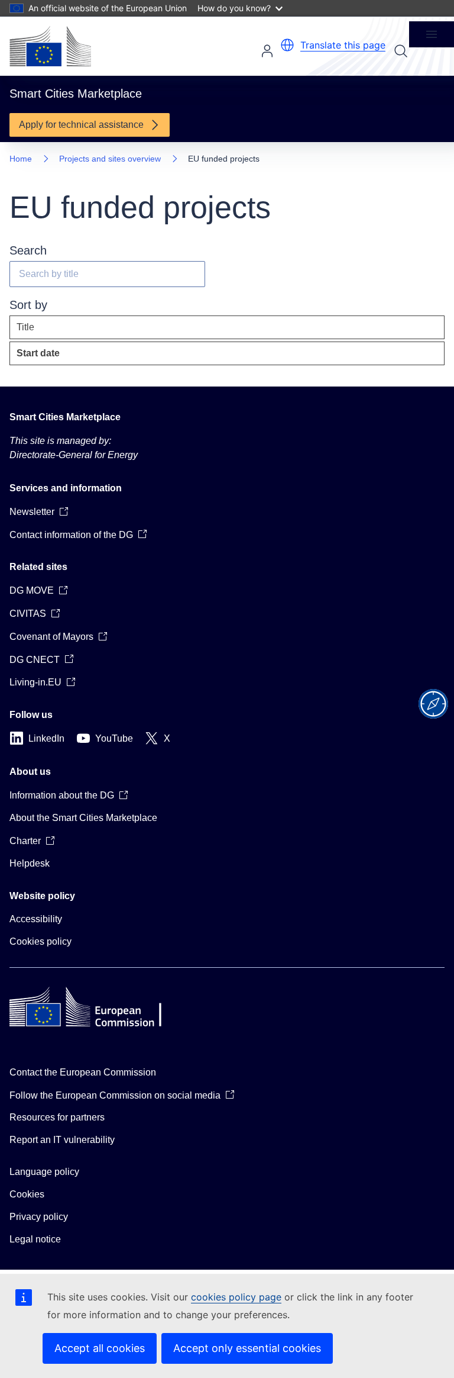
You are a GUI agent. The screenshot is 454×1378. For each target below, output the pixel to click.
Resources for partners (57, 1117)
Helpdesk (29, 863)
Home (20, 158)
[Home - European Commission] (50, 46)
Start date (65, 356)
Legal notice (35, 1239)
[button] (287, 45)
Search (401, 51)
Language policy (44, 1172)
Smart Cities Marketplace (65, 417)
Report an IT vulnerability (62, 1140)
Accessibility (35, 919)
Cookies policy (40, 941)
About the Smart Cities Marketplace (83, 818)
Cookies (26, 1194)
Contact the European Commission (82, 1072)
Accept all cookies (99, 1348)
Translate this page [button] (342, 45)
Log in (267, 51)
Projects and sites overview (110, 158)
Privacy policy (38, 1217)
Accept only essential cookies (247, 1348)
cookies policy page (236, 1297)
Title (25, 327)
